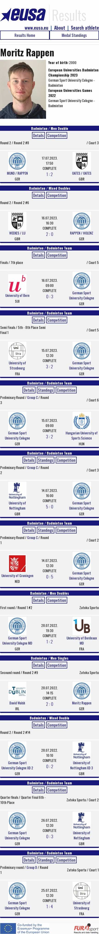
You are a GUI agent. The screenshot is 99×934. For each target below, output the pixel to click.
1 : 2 (50, 174)
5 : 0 (49, 506)
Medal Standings (74, 35)
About (59, 28)
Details (38, 135)
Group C (32, 397)
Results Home (25, 35)
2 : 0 (49, 234)
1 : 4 (50, 906)
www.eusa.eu (36, 28)
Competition (56, 135)
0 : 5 (49, 576)
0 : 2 (49, 766)
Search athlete (85, 28)
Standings (45, 390)
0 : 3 (49, 296)
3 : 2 (49, 366)
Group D (32, 867)
